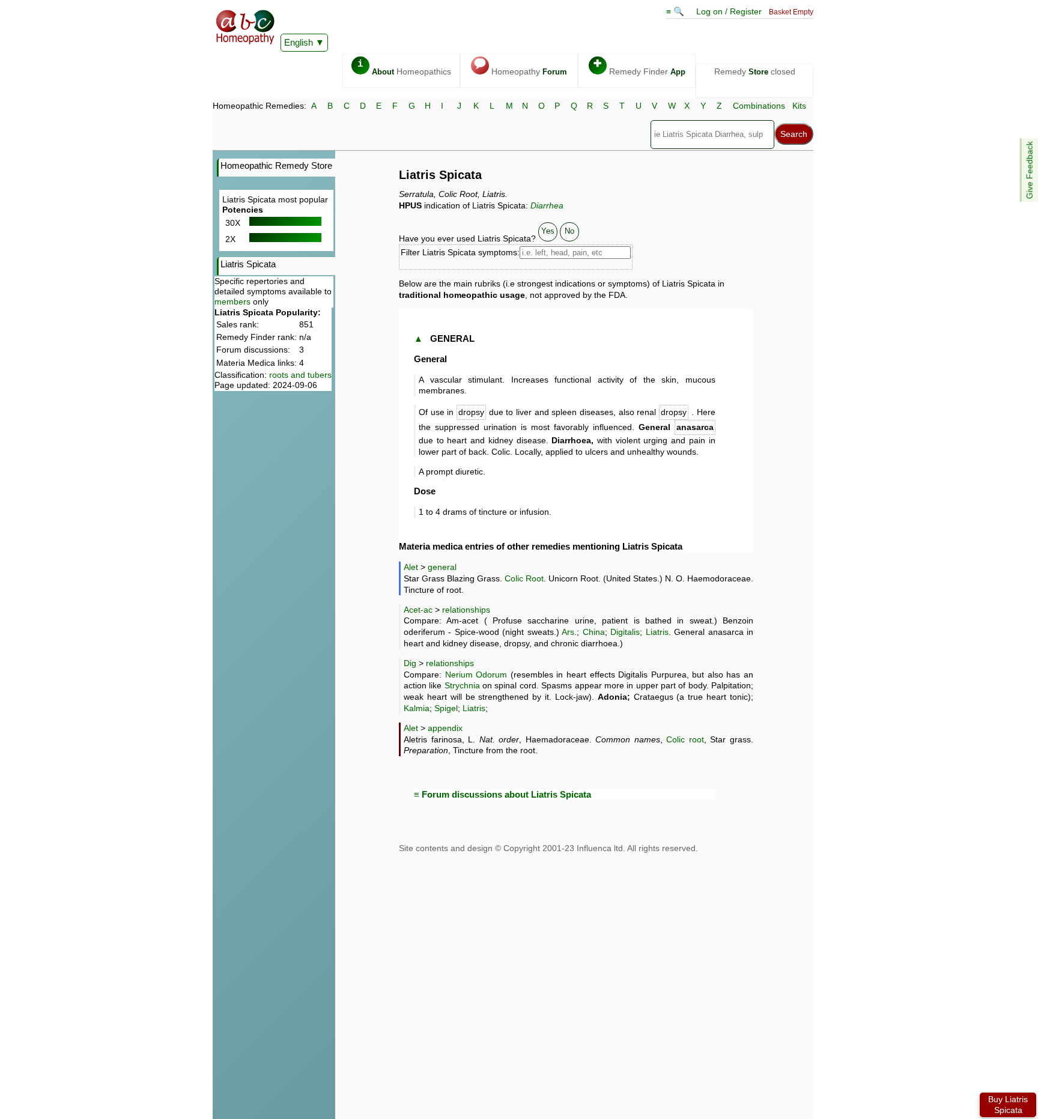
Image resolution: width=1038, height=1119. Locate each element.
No (569, 230)
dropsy (471, 412)
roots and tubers (300, 375)
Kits (799, 106)
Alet (411, 567)
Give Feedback (1029, 170)
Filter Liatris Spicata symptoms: (460, 252)
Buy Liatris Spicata (1008, 1104)
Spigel (446, 708)
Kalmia (416, 708)
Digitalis (625, 632)
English (298, 42)
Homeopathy (520, 67)
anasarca (695, 427)
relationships (466, 609)
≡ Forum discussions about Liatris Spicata (502, 794)
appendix (445, 728)
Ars (568, 632)
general (442, 567)
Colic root (685, 739)
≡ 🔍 (676, 11)
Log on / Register (729, 11)
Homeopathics (404, 67)
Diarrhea (546, 205)
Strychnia (462, 685)
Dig (410, 663)
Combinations (759, 106)
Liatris (657, 632)
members (232, 301)
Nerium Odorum (476, 674)
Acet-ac (418, 609)
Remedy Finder (639, 67)
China (594, 632)
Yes (547, 230)
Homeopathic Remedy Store (276, 165)
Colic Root (524, 578)
